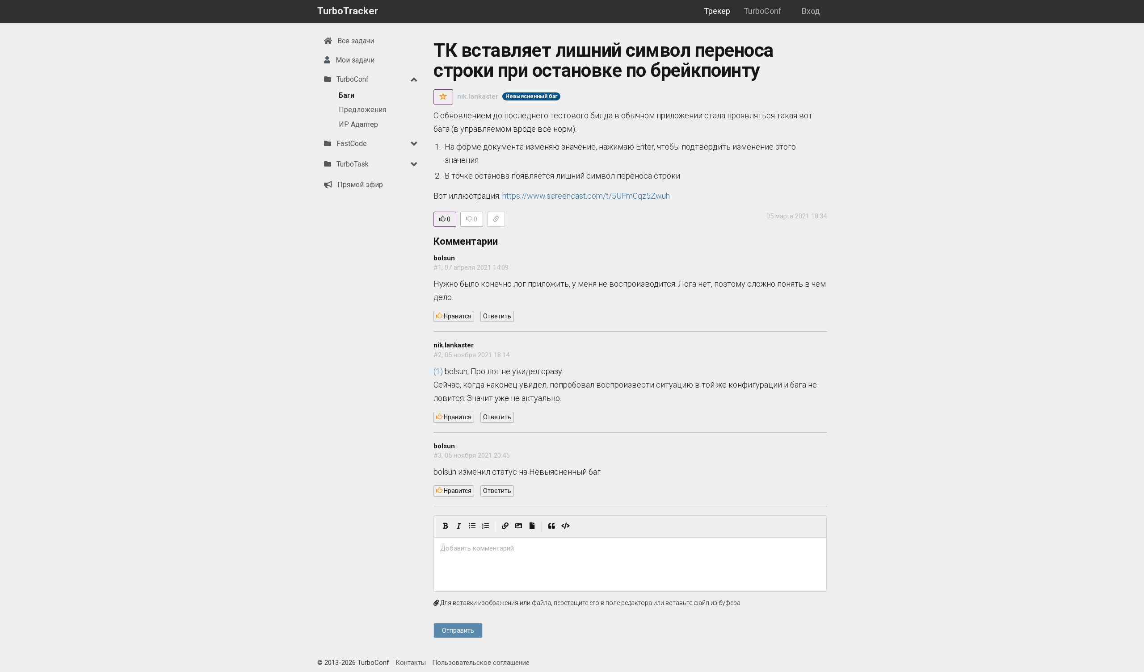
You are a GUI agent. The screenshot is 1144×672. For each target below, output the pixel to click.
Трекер (717, 11)
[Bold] (445, 526)
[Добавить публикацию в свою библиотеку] (443, 96)
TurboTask (352, 164)
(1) (438, 371)
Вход (811, 11)
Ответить (497, 316)
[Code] (565, 526)
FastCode (351, 143)
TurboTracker (347, 11)
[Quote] (551, 526)
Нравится (456, 316)
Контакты (410, 663)
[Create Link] (505, 526)
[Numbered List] (485, 526)
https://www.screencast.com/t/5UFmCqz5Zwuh (586, 195)
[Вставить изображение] (518, 526)
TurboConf (763, 11)
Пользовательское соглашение (481, 663)
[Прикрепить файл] (531, 526)
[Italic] (458, 526)
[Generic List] (472, 526)
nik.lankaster (477, 96)
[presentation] (630, 548)
